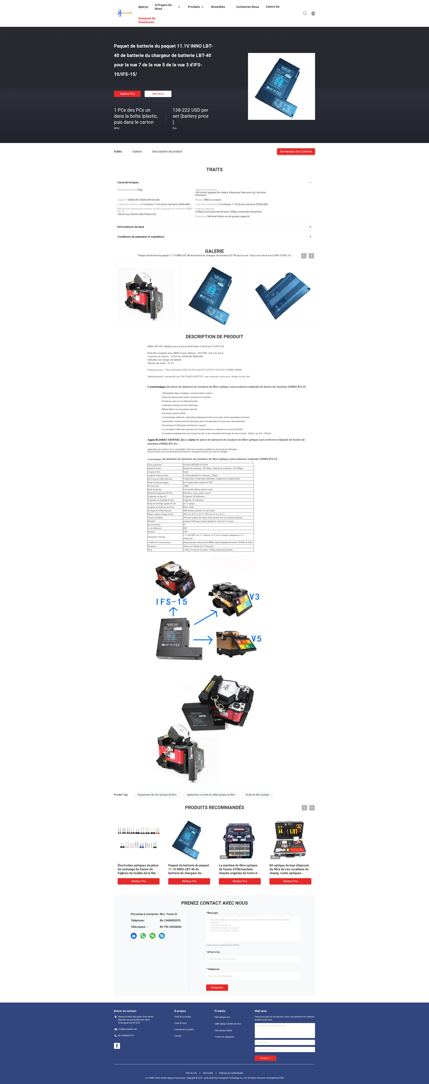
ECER (281, 1078)
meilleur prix (127, 93)
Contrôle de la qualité (184, 1029)
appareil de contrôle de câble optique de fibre (211, 794)
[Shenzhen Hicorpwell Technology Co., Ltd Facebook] (117, 1046)
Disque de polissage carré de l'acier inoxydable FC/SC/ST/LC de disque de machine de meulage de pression (239, 873)
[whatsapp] (143, 936)
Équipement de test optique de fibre (157, 794)
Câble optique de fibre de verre (227, 1024)
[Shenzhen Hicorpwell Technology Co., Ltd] (124, 13)
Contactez (217, 987)
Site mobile (208, 1073)
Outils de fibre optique (257, 794)
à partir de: (213, 952)
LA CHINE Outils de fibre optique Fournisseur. (165, 1078)
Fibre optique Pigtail (223, 1030)
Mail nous (158, 93)
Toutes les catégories (224, 1037)
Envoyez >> (265, 1058)
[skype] (162, 936)
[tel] (171, 936)
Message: (212, 913)
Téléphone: (213, 969)
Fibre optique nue (222, 1017)
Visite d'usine (180, 1023)
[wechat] (152, 936)
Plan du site (191, 1073)
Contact (177, 1036)
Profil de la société (182, 1017)
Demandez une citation (296, 151)
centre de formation (273, 9)
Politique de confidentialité (231, 1073)
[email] (134, 936)
